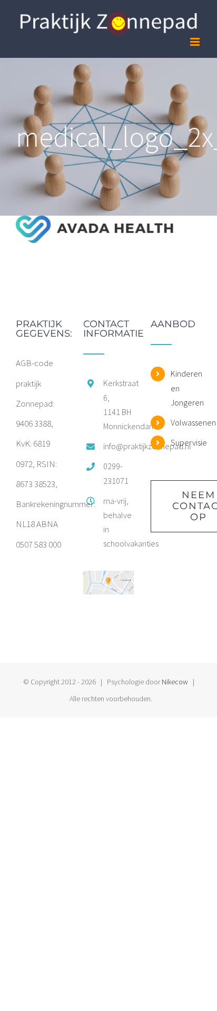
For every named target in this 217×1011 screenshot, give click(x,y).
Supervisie (186, 442)
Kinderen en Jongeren (186, 387)
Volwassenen (186, 422)
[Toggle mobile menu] (195, 41)
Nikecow (175, 681)
